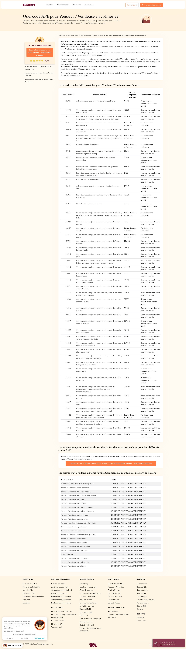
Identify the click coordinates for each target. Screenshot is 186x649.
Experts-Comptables (115, 584)
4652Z (68, 387)
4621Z (68, 213)
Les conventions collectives (90, 593)
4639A (68, 308)
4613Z (68, 157)
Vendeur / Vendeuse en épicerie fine (74, 519)
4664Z (68, 415)
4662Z (68, 402)
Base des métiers (86, 600)
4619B (68, 101)
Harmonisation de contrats (61, 596)
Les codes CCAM (86, 612)
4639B (68, 110)
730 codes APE (78, 62)
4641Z (68, 314)
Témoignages (142, 596)
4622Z (68, 222)
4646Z (68, 349)
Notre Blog (84, 584)
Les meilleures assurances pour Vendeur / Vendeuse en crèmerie (39, 52)
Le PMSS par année (87, 606)
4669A (68, 434)
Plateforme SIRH (57, 618)
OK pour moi (39, 638)
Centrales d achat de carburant (87, 145)
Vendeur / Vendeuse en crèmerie (73, 539)
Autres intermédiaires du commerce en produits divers (96, 101)
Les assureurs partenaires (89, 603)
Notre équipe (141, 593)
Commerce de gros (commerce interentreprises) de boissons (99, 267)
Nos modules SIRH (58, 621)
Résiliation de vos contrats (61, 603)
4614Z (68, 166)
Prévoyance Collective (31, 587)
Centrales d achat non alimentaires (89, 204)
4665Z (68, 378)
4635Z (68, 273)
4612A (68, 145)
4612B (68, 151)
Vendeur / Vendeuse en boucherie (74, 542)
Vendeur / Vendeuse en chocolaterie (74, 558)
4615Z (68, 123)
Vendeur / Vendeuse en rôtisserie (73, 566)
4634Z (68, 267)
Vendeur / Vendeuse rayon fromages (74, 515)
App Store (140, 618)
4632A (68, 129)
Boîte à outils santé (87, 625)
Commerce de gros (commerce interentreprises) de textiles (98, 314)
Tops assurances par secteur (90, 618)
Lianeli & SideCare (114, 603)
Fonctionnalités (63, 5)
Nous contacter (142, 590)
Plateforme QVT (57, 624)
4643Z (68, 330)
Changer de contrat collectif (61, 590)
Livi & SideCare (113, 600)
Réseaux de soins (86, 622)
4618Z (68, 195)
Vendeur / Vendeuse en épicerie (73, 531)
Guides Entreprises (87, 590)
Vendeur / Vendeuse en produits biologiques (77, 507)
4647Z (68, 356)
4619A (68, 204)
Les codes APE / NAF (87, 596)
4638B (68, 299)
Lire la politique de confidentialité (14, 631)
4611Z (68, 136)
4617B (68, 186)
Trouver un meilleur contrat (151, 5)
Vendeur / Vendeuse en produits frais (75, 562)
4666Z (68, 421)
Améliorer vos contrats (59, 587)
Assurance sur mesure (59, 593)
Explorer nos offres (58, 584)
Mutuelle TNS (28, 590)
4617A (68, 179)
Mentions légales (143, 603)
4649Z (68, 369)
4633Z (68, 260)
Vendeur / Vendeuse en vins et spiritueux (76, 546)
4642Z (68, 321)
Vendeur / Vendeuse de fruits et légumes (76, 491)
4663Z (68, 408)
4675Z (68, 428)
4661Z (68, 396)
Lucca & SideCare (114, 593)
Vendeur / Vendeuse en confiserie (74, 503)
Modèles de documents (88, 587)
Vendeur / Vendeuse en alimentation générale (78, 535)
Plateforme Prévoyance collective (63, 614)
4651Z (68, 116)
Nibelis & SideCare (115, 596)
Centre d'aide (142, 587)
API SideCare (113, 611)
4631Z (68, 241)
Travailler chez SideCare (145, 600)
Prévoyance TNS (29, 593)
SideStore (26, 603)
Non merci (9, 638)
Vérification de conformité (61, 600)
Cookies (140, 609)
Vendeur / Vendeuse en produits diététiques (77, 511)
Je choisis (24, 638)
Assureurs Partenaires (116, 587)
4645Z (68, 343)
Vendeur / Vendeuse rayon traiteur (74, 527)
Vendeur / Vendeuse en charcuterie (74, 550)
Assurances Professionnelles (33, 596)
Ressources (89, 5)
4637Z (68, 286)
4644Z (68, 336)
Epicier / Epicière (67, 554)
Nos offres (49, 5)
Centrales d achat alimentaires (87, 179)
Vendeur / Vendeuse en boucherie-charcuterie (78, 523)
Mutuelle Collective (30, 584)
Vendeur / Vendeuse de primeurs (73, 499)
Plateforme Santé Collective (61, 611)
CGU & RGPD (142, 606)
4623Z (68, 228)
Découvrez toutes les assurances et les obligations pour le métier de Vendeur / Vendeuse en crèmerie (110, 463)
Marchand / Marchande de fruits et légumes (77, 484)
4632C (68, 254)
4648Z (68, 362)
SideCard (26, 600)
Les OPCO (84, 615)
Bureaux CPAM (85, 609)
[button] (12, 645)
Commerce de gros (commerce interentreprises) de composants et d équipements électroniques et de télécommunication (95, 389)
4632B (68, 248)
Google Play (141, 621)
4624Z (68, 235)
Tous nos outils (57, 627)
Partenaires (77, 5)
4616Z (68, 173)
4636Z (68, 280)
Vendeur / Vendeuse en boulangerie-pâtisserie (78, 495)
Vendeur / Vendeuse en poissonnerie (75, 488)
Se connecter (132, 5)
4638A (68, 293)
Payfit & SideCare (114, 590)
